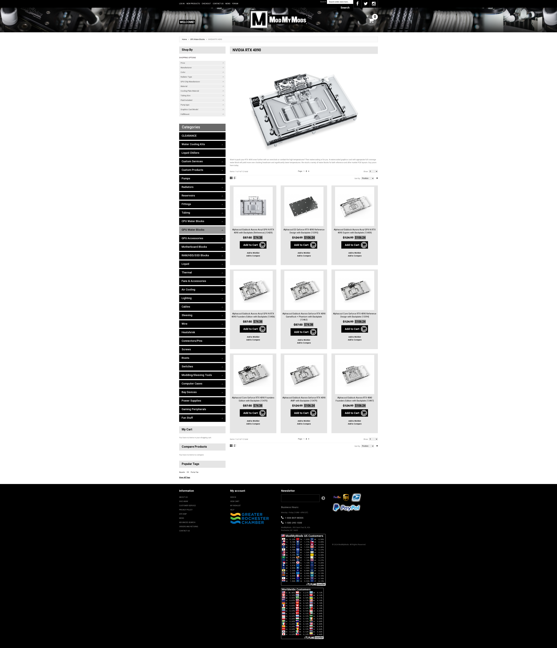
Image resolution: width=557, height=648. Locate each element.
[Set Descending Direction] (377, 178)
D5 (188, 472)
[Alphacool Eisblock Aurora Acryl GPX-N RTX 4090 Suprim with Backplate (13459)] (354, 206)
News (227, 4)
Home (184, 39)
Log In (182, 4)
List (235, 178)
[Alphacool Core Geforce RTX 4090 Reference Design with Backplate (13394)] (354, 290)
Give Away (183, 501)
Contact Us (218, 4)
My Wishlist (235, 506)
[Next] (309, 171)
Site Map (183, 514)
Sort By (357, 178)
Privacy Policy (185, 510)
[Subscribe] (323, 498)
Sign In (233, 497)
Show (366, 172)
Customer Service (187, 506)
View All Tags (184, 477)
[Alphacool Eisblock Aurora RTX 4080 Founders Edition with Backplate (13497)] (354, 374)
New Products (193, 4)
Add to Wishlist (253, 253)
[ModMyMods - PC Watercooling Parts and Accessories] (278, 19)
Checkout (206, 4)
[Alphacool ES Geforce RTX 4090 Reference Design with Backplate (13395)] (303, 206)
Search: (323, 2)
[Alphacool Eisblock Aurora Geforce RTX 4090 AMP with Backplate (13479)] (303, 374)
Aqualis (182, 472)
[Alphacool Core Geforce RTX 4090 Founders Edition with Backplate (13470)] (253, 374)
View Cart (234, 501)
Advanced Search (187, 522)
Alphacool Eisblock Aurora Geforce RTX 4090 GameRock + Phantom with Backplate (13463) (303, 316)
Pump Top (194, 472)
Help (232, 510)
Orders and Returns (188, 527)
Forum (235, 4)
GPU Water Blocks (197, 39)
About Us (183, 497)
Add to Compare (253, 256)
